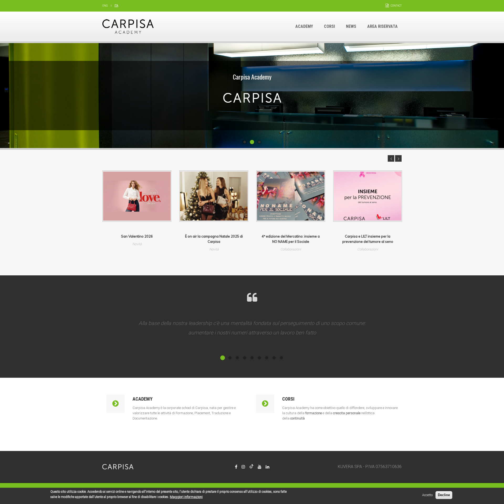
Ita (116, 5)
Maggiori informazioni (186, 497)
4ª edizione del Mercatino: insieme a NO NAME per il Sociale (291, 239)
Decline (444, 495)
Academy (304, 26)
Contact (396, 5)
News (351, 26)
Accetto (427, 495)
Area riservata (382, 26)
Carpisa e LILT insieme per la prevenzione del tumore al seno (367, 239)
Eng (105, 5)
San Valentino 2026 (137, 236)
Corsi (329, 26)
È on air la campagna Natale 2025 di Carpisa (214, 239)
